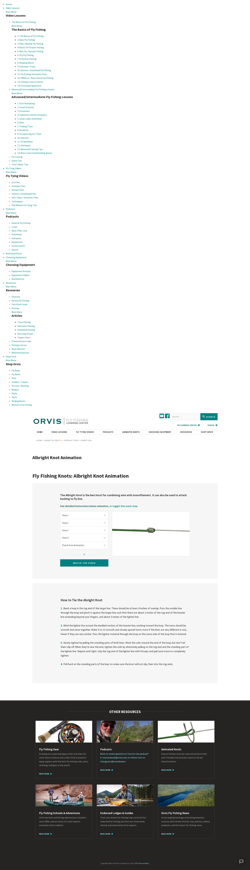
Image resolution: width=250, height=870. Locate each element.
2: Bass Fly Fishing (26, 39)
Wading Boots (18, 401)
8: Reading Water (25, 62)
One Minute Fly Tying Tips (24, 205)
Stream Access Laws (21, 341)
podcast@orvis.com (117, 757)
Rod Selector (18, 278)
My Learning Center (186, 425)
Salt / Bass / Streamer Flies (25, 197)
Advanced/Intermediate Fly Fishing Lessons (33, 89)
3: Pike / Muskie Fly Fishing (30, 43)
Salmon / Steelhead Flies (24, 193)
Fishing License (19, 345)
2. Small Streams (25, 107)
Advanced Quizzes (20, 352)
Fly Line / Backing (20, 385)
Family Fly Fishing (20, 300)
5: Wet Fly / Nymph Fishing (30, 51)
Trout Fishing (24, 322)
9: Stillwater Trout (26, 66)
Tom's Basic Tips (20, 164)
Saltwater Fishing (26, 326)
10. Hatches (23, 137)
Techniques (17, 201)
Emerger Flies (18, 186)
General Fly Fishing (21, 222)
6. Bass (20, 122)
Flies (14, 378)
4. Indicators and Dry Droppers (32, 114)
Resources (11, 282)
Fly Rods (16, 370)
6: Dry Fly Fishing (25, 55)
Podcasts (10, 208)
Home (9, 4)
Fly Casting (17, 156)
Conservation (18, 245)
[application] (241, 861)
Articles (15, 308)
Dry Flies (16, 182)
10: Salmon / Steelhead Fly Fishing (34, 70)
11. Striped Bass (25, 141)
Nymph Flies (18, 189)
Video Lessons (13, 8)
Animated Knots (14, 253)
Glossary (16, 296)
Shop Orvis (11, 356)
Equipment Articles (21, 271)
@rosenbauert (118, 761)
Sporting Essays (25, 333)
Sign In (210, 425)
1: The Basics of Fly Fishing (30, 36)
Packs (14, 393)
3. (62, 642)
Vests (14, 397)
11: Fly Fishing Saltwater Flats (32, 74)
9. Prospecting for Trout (29, 133)
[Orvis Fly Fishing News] (186, 795)
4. (62, 664)
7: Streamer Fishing (26, 58)
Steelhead (17, 234)
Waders (15, 389)
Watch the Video (84, 562)
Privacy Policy (144, 863)
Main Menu (11, 11)
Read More (44, 773)
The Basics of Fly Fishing (24, 22)
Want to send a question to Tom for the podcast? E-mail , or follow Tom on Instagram (124, 757)
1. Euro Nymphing (26, 103)
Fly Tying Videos (13, 168)
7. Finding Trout (25, 126)
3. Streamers (23, 111)
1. (62, 608)
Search (15, 249)
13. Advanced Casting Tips (30, 149)
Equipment (17, 242)
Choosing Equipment (16, 257)
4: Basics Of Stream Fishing (30, 47)
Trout (14, 226)
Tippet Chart (23, 337)
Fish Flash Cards (19, 304)
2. (62, 625)
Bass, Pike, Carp (19, 230)
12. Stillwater (24, 145)
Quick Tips (17, 160)
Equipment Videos (20, 275)
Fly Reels (16, 374)
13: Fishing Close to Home (30, 81)
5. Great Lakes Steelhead (29, 118)
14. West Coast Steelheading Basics (34, 153)
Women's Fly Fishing (22, 404)
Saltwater (16, 238)
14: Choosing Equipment (29, 85)
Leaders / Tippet (20, 381)
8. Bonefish (22, 130)
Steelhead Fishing (26, 329)
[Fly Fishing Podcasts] (125, 731)
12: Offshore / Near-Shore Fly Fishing (35, 77)
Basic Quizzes (18, 348)
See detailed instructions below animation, (84, 506)
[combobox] (185, 416)
